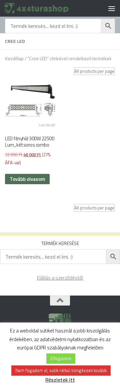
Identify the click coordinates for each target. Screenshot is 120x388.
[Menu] (111, 8)
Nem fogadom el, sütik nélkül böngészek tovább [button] (61, 370)
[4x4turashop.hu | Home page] (47, 8)
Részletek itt (60, 380)
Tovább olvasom (27, 179)
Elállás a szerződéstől (60, 278)
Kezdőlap (14, 58)
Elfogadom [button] (60, 358)
